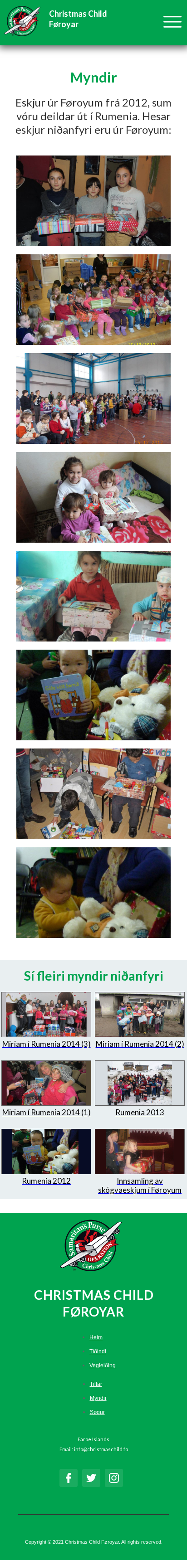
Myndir (98, 1398)
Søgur (97, 1412)
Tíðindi (97, 1351)
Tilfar (96, 1384)
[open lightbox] (93, 201)
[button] (168, 27)
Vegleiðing (102, 1365)
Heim (96, 1337)
